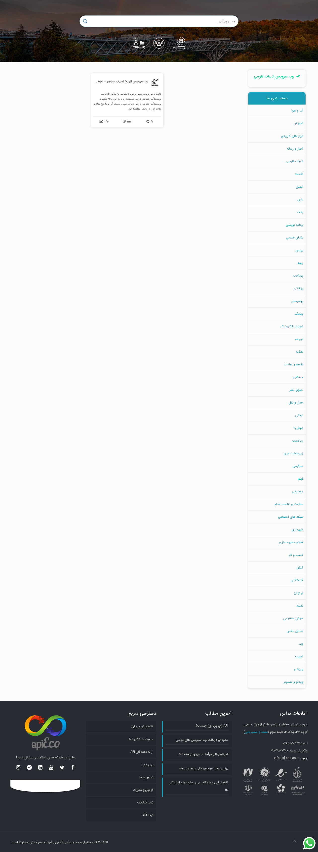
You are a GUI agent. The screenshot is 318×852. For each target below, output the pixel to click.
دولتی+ (298, 428)
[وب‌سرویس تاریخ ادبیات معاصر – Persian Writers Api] (127, 100)
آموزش (298, 123)
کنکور (299, 567)
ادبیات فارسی (294, 161)
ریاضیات (297, 440)
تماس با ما (146, 777)
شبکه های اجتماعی (290, 516)
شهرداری (297, 529)
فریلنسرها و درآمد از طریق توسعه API (203, 754)
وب (301, 643)
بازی (300, 199)
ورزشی (298, 669)
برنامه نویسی (294, 224)
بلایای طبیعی (294, 237)
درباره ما (148, 764)
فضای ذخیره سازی (291, 542)
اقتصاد (299, 174)
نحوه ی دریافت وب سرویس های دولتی (202, 739)
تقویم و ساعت (293, 364)
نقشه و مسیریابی (256, 732)
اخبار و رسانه (295, 148)
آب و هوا (297, 110)
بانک (300, 212)
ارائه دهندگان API (141, 751)
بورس (299, 250)
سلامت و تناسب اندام (289, 504)
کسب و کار (296, 555)
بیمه (300, 263)
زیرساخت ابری (293, 453)
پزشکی (298, 288)
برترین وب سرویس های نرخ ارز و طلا (203, 768)
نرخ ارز (298, 593)
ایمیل (299, 186)
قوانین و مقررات (143, 790)
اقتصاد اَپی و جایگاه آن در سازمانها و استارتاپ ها (198, 786)
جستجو (298, 377)
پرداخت (298, 275)
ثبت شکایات (145, 802)
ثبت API (147, 815)
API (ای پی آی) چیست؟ (212, 725)
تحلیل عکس (295, 631)
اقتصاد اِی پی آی (142, 726)
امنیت (299, 656)
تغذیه (299, 351)
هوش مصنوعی (293, 618)
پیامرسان (297, 301)
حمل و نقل (296, 402)
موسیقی (297, 491)
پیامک (299, 313)
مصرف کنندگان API (141, 739)
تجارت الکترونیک (292, 326)
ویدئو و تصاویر (293, 681)
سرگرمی (297, 466)
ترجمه (299, 339)
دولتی (299, 415)
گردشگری (297, 580)
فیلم (300, 478)
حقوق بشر (296, 390)
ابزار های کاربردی (292, 136)
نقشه (299, 605)
